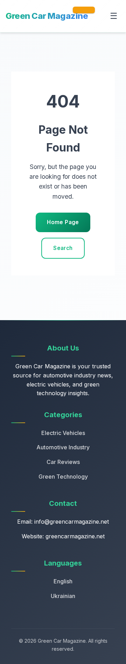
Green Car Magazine (47, 16)
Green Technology (63, 476)
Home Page (63, 222)
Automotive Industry (63, 447)
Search (62, 248)
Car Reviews (63, 461)
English (63, 581)
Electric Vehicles (63, 432)
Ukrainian (63, 595)
